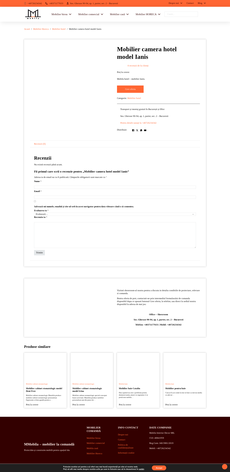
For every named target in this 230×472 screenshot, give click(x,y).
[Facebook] (133, 130)
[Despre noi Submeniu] (181, 3)
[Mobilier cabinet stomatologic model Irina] (92, 366)
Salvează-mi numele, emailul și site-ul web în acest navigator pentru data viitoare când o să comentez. (84, 206)
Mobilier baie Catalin (129, 388)
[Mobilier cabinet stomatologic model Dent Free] (45, 366)
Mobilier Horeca (41, 29)
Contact (190, 3)
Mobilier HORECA (146, 14)
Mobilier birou (59, 14)
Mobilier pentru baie (175, 388)
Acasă (27, 29)
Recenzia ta (40, 217)
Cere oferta (130, 89)
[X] (137, 130)
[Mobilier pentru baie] (184, 366)
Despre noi (174, 3)
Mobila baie (123, 384)
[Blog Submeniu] (205, 3)
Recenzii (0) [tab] (40, 144)
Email (38, 191)
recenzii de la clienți (138, 66)
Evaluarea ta (41, 210)
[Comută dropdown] (70, 14)
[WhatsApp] (141, 130)
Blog (200, 3)
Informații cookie (126, 453)
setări (141, 469)
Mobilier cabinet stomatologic (37, 384)
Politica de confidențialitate (126, 446)
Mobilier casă (117, 14)
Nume (38, 181)
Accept (159, 468)
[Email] (145, 130)
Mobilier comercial (88, 14)
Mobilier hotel (59, 29)
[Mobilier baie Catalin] (138, 366)
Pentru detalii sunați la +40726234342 (138, 123)
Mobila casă (92, 448)
